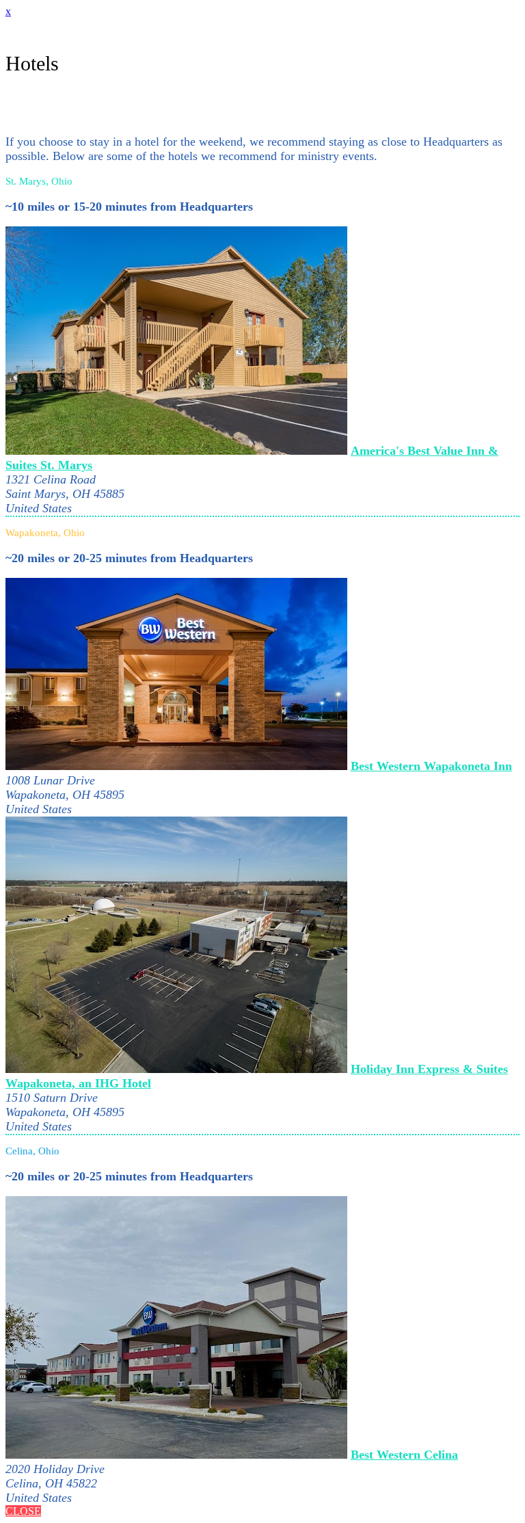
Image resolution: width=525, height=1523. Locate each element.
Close (23, 1511)
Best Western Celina (404, 1454)
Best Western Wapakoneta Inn (431, 766)
